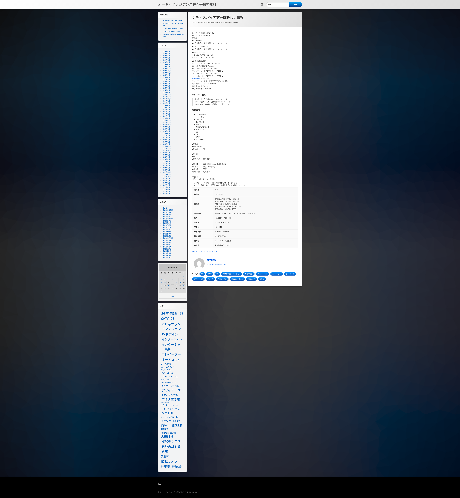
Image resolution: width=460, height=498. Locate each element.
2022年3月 (166, 166)
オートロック (290, 274)
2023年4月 (166, 137)
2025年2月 (166, 90)
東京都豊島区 (167, 255)
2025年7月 (166, 79)
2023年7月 (166, 131)
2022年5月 (166, 161)
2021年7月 (166, 183)
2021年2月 (166, 194)
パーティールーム (169, 405)
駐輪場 (262, 279)
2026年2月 (166, 64)
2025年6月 (166, 81)
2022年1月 (166, 170)
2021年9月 (166, 178)
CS (217, 274)
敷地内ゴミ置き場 (237, 279)
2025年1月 (166, 92)
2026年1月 (166, 66)
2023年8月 (166, 129)
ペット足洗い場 (169, 417)
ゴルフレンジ (165, 379)
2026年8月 (166, 51)
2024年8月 (166, 103)
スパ (176, 382)
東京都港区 (236, 22)
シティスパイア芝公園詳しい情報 (204, 251)
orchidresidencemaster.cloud (217, 264)
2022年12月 (167, 146)
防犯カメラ (251, 279)
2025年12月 (167, 68)
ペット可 (210, 279)
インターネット (262, 274)
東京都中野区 (167, 214)
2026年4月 (166, 60)
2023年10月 (167, 125)
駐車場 (165, 466)
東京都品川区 (167, 223)
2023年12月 (167, 120)
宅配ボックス (222, 279)
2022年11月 (167, 148)
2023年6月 (166, 133)
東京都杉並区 (167, 234)
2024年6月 (166, 107)
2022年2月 (166, 168)
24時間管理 (169, 313)
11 (165, 282)
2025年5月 (166, 84)
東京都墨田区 (167, 225)
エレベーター (276, 274)
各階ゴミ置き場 (168, 433)
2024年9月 (166, 101)
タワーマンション (171, 385)
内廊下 (165, 425)
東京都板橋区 (167, 236)
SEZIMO (228, 22)
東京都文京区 (167, 229)
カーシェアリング (167, 367)
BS (202, 274)
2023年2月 (166, 142)
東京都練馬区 (167, 249)
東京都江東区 (167, 240)
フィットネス (167, 409)
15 (180, 282)
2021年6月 (166, 185)
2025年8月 (166, 77)
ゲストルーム (167, 373)
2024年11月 (167, 97)
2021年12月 (167, 172)
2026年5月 (166, 58)
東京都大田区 (167, 227)
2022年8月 (166, 155)
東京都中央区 (167, 212)
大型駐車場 (167, 436)
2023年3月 (166, 140)
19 (169, 285)
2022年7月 (166, 157)
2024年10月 (167, 99)
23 (183, 285)
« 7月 (172, 297)
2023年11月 (167, 122)
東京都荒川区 (167, 251)
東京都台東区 (167, 221)
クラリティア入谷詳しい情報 (172, 20)
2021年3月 (166, 191)
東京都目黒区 (167, 247)
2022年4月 (166, 163)
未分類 (165, 208)
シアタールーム (167, 382)
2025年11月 (167, 71)
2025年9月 (166, 75)
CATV (210, 274)
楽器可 (165, 456)
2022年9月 (166, 153)
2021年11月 (167, 174)
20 (172, 285)
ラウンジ (166, 421)
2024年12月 (167, 94)
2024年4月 (166, 112)
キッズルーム (166, 370)
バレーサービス (165, 402)
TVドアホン (249, 274)
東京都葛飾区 (167, 253)
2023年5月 (166, 135)
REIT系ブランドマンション (231, 274)
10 (161, 282)
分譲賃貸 (177, 425)
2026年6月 (166, 56)
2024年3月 (166, 114)
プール (177, 409)
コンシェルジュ (169, 376)
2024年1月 (166, 118)
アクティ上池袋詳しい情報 (171, 31)
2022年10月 (167, 150)
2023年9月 (166, 127)
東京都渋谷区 (167, 242)
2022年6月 (166, 159)
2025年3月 (166, 88)
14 (176, 282)
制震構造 (164, 429)
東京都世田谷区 (168, 210)
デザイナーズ (198, 279)
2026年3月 (166, 62)
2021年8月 (166, 181)
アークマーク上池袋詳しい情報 (173, 28)
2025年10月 (167, 73)
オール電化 (166, 364)
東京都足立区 (167, 257)
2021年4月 (166, 189)
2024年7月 (166, 105)
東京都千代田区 (168, 219)
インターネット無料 (171, 347)
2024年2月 (166, 116)
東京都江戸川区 (168, 238)
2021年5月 (166, 187)
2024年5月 (166, 109)
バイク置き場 (171, 399)
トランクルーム (169, 394)
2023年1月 (166, 144)
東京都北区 (166, 216)
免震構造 (176, 421)
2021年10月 (167, 176)
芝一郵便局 (196, 79)
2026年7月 (166, 53)
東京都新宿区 (167, 232)
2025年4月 (166, 86)
